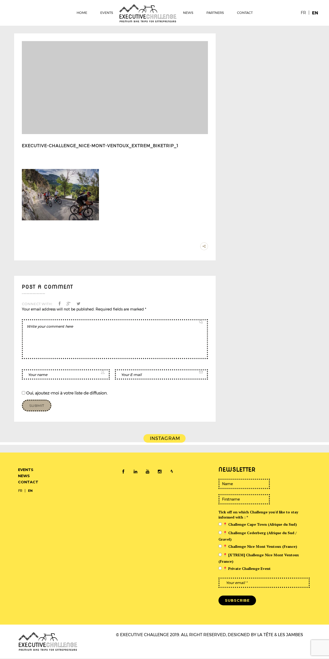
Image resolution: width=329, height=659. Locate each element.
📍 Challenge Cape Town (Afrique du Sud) (259, 524)
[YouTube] (147, 472)
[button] (61, 303)
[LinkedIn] (135, 472)
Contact (28, 482)
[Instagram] (159, 472)
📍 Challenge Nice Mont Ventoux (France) (259, 546)
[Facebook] (123, 472)
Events (25, 469)
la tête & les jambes (280, 634)
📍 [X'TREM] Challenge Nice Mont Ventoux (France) (258, 558)
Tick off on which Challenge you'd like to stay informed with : (258, 515)
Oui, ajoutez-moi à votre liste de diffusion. (66, 393)
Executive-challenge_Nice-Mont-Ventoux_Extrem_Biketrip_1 (100, 145)
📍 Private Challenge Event (246, 568)
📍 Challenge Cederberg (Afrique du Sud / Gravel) (257, 536)
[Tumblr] (194, 246)
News (24, 476)
